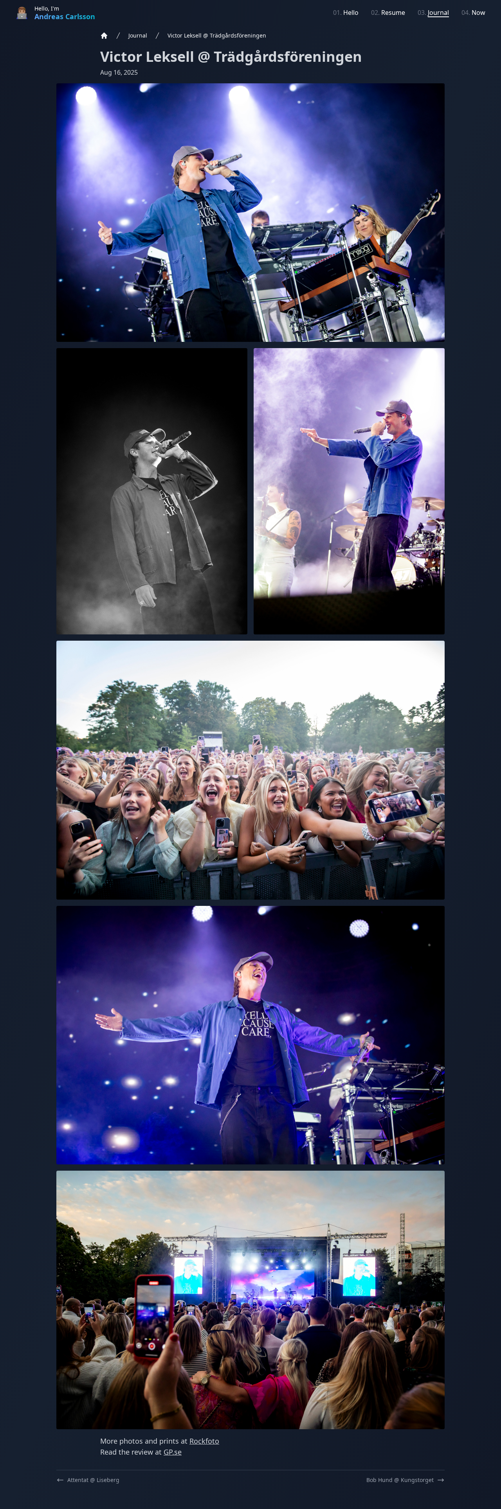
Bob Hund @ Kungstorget (400, 1480)
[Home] (104, 36)
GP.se (173, 1452)
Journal (137, 35)
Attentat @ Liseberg (93, 1480)
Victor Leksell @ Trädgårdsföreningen (217, 35)
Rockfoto (204, 1441)
